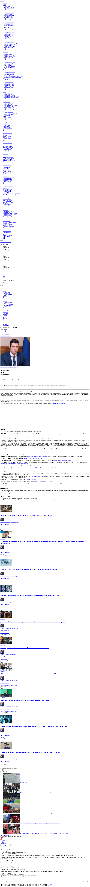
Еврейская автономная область (11, 105)
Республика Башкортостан (10, 59)
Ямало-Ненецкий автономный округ (13, 77)
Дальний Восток (6, 102)
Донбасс (4, 116)
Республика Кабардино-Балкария (12, 96)
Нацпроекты (5, 298)
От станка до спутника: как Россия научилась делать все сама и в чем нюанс (26, 515)
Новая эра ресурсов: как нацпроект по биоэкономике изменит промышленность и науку (30, 595)
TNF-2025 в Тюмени (49, 473)
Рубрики (2, 287)
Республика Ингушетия (10, 95)
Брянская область (9, 9)
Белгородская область (9, 8)
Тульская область (8, 24)
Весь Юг (7, 27)
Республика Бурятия (9, 115)
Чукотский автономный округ (11, 113)
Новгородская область (10, 46)
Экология (5, 300)
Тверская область (9, 23)
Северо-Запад (6, 37)
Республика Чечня (9, 98)
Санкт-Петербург (9, 50)
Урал (4, 69)
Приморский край (9, 108)
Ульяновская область (9, 67)
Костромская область (9, 15)
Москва (4, 4)
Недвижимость (8, 294)
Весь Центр (7, 6)
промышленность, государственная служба (9, 367)
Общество (5, 296)
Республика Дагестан (9, 94)
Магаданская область (9, 107)
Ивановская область (9, 13)
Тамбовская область (9, 22)
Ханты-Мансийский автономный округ (13, 76)
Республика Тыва (9, 88)
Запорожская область (9, 118)
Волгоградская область (10, 29)
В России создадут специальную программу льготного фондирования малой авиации (28, 569)
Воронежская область (9, 12)
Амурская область (9, 104)
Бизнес (4, 291)
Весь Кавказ (7, 93)
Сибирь (4, 78)
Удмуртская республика (10, 66)
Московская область (9, 7)
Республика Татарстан (10, 63)
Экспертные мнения (9, 304)
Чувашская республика (10, 68)
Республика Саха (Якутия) (10, 109)
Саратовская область (9, 65)
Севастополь (8, 36)
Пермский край (8, 58)
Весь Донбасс (8, 117)
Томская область (8, 90)
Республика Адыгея (9, 32)
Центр (4, 5)
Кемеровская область (9, 83)
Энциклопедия (8, 302)
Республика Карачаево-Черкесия (12, 97)
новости (2, 286)
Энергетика (7, 293)
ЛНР (6, 120)
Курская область (8, 16)
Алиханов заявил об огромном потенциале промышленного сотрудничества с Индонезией (30, 752)
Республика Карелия (9, 48)
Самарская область (9, 64)
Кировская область (9, 54)
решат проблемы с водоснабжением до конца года (36, 456)
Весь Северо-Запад (9, 38)
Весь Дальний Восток (10, 103)
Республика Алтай (9, 87)
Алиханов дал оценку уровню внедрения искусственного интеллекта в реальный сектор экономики (33, 726)
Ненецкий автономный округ (11, 43)
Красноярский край (9, 84)
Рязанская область (9, 19)
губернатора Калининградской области (35, 450)
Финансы (7, 295)
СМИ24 (49, 885)
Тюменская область (9, 75)
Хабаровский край (9, 112)
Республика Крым (9, 35)
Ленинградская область (10, 44)
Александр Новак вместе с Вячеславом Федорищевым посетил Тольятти (24, 648)
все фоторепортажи (4, 835)
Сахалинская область (9, 110)
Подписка (7, 308)
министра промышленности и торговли (62, 460)
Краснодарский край (9, 30)
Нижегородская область (10, 55)
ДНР (6, 122)
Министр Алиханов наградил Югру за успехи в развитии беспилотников (24, 700)
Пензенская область (9, 57)
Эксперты (5, 301)
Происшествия (6, 297)
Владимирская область (10, 10)
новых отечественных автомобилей (31, 469)
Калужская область (9, 14)
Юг (3, 26)
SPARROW (50, 884)
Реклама (4, 274)
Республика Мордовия (10, 62)
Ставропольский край (10, 100)
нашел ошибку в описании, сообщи (7, 502)
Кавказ (4, 92)
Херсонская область (9, 119)
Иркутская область (9, 82)
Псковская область (9, 47)
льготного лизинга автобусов (40, 481)
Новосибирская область (10, 85)
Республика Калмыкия (10, 33)
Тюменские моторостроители (27, 485)
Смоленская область (9, 20)
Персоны (7, 331)
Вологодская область (9, 42)
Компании (7, 332)
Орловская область (9, 18)
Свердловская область (10, 72)
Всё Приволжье (8, 53)
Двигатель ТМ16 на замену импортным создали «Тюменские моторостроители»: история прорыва (33, 622)
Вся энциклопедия (9, 330)
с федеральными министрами (37, 476)
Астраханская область (10, 28)
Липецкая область (9, 17)
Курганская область (9, 74)
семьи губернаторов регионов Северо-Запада (32, 458)
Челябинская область (9, 73)
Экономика (7, 292)
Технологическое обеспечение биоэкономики (37, 483)
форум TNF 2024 (35, 467)
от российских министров (31, 479)
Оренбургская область (10, 56)
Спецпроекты (6, 307)
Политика (5, 290)
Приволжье (5, 52)
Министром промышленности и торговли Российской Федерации (14, 463)
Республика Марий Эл (10, 60)
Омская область (8, 86)
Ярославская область (9, 25)
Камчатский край (9, 106)
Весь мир (5, 3)
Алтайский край (8, 80)
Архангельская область (10, 39)
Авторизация (3, 843)
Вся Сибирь (7, 79)
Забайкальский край (9, 114)
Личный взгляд (8, 305)
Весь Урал (7, 70)
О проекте (2, 840)
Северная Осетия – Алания (11, 99)
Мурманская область (9, 45)
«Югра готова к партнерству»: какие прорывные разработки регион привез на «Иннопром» (31, 674)
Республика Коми (9, 49)
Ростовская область (9, 34)
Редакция (2, 842)
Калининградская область (10, 40)
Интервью (7, 306)
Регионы (2, 1)
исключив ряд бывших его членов (46, 465)
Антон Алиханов (4, 524)
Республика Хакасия (9, 89)
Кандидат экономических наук (58, 403)
